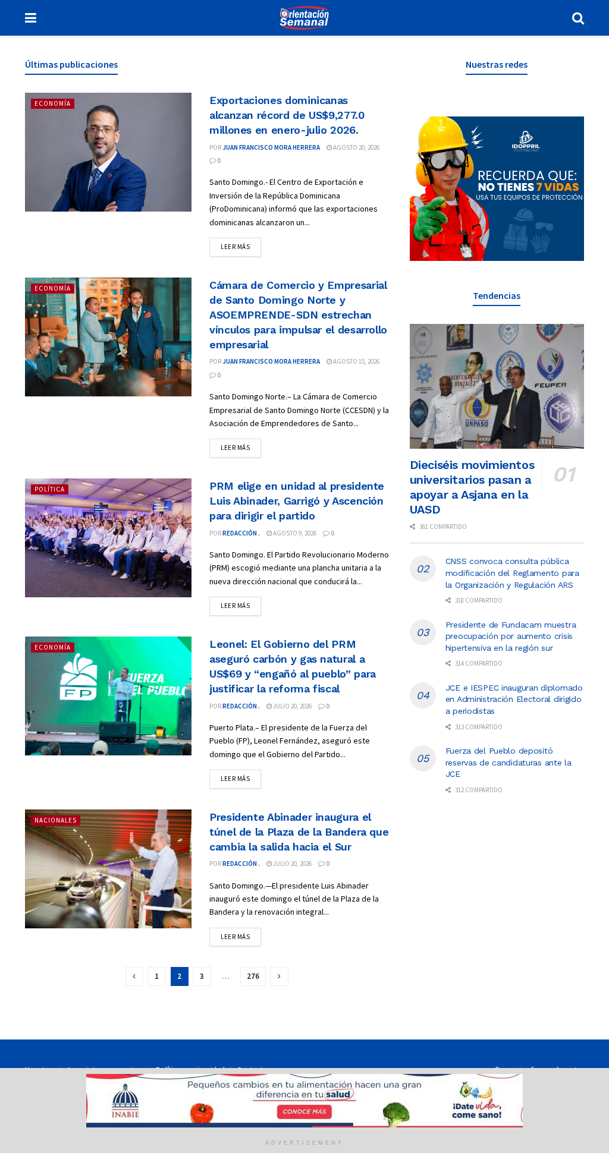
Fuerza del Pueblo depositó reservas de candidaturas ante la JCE (508, 762)
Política (49, 489)
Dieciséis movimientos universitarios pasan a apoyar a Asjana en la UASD (472, 487)
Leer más (241, 246)
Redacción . (241, 533)
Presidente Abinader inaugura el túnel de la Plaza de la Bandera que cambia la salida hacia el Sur (298, 832)
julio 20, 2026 (292, 706)
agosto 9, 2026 (294, 533)
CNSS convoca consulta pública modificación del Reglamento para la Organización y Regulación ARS (512, 572)
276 (253, 976)
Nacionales (55, 820)
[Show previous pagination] (134, 976)
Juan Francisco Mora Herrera (271, 147)
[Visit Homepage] (304, 18)
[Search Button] (578, 18)
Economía (52, 103)
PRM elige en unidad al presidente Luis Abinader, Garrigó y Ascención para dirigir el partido (296, 501)
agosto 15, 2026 (355, 361)
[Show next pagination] (279, 976)
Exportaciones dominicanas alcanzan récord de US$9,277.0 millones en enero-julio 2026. (287, 115)
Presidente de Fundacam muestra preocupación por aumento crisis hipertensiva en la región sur (510, 636)
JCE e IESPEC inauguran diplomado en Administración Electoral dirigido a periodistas (514, 699)
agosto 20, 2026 (355, 147)
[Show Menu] (30, 18)
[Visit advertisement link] (497, 188)
